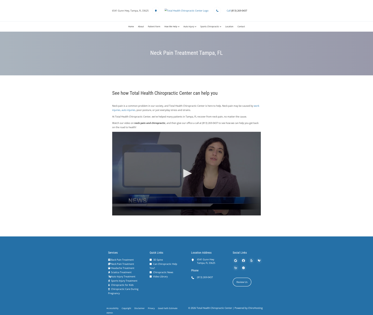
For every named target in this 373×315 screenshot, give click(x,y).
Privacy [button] (151, 308)
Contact (241, 26)
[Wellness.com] (236, 268)
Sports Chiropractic (209, 26)
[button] (186, 173)
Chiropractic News (163, 272)
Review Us (242, 282)
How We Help (170, 26)
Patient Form (154, 26)
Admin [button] (110, 312)
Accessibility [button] (112, 308)
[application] (186, 173)
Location (229, 26)
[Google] (236, 261)
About (141, 26)
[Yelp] (251, 261)
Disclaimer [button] (139, 308)
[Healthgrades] (259, 261)
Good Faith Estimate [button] (167, 308)
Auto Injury (188, 26)
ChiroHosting (255, 308)
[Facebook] (243, 261)
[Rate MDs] (243, 268)
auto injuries (128, 110)
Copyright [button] (126, 308)
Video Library (160, 276)
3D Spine (158, 259)
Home (131, 26)
